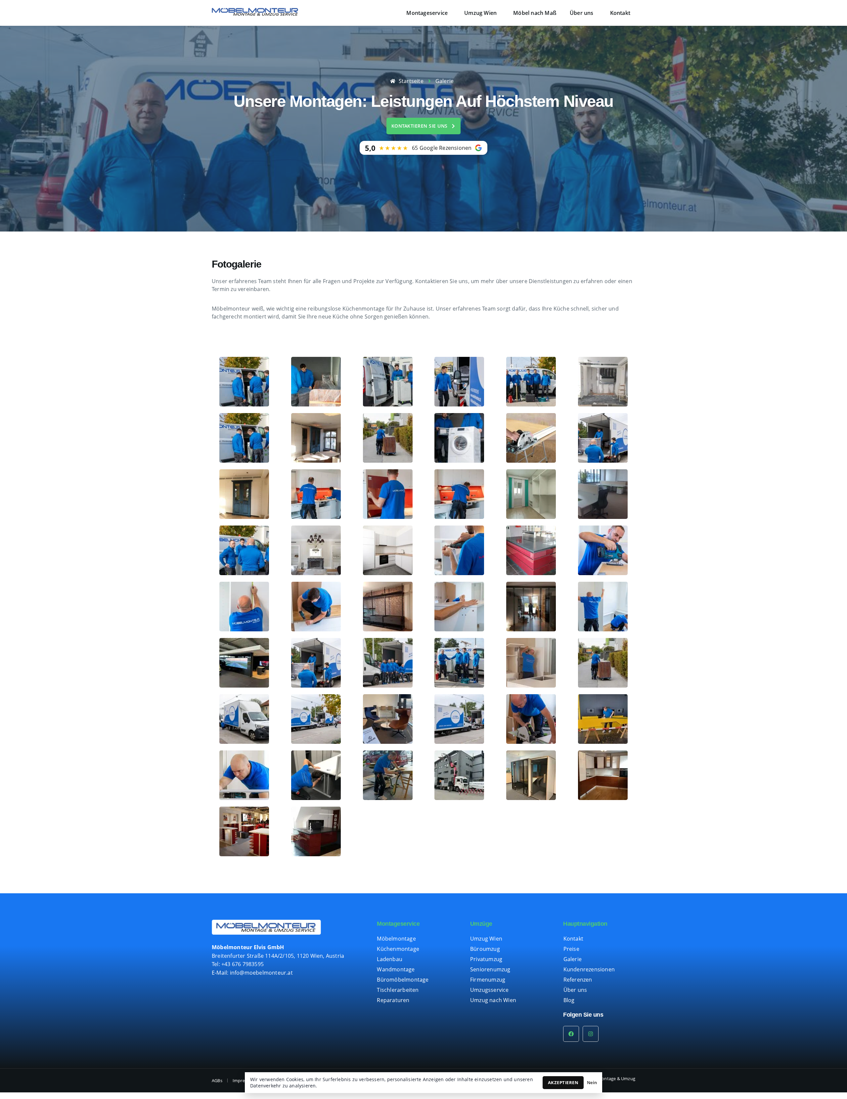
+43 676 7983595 (242, 964)
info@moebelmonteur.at (261, 972)
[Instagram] (591, 1034)
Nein (592, 1082)
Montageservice (427, 13)
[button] (428, 13)
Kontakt (620, 13)
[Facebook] (571, 1034)
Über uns (582, 13)
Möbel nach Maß (535, 13)
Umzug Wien (480, 13)
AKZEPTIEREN (563, 1082)
